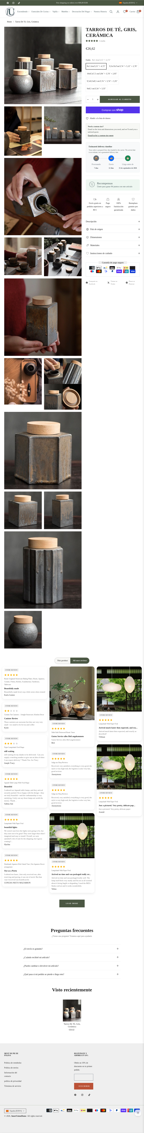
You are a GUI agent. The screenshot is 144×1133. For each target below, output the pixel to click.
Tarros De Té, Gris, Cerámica (72, 1025)
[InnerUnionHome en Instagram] (83, 1094)
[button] (111, 11)
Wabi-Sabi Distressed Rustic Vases (63, 732)
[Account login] (117, 11)
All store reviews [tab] (80, 660)
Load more (72, 903)
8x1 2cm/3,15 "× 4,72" (96, 66)
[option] (43, 65)
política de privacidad (12, 1081)
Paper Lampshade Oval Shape (14, 747)
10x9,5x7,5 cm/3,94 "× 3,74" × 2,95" (102, 74)
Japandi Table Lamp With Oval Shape (16, 783)
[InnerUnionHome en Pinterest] (76, 1094)
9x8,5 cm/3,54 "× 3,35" (96, 89)
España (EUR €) (129, 3)
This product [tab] (62, 660)
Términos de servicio (12, 1086)
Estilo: (98, 60)
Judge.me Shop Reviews (59, 762)
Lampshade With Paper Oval (13, 823)
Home (9, 22)
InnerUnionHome (18, 1116)
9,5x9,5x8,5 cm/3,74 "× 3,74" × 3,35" (102, 81)
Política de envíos (11, 1068)
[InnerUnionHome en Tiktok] (90, 1094)
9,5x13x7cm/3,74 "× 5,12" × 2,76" (123, 66)
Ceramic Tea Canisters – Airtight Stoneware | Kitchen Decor (24, 715)
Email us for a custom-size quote (100, 135)
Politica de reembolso (12, 1063)
